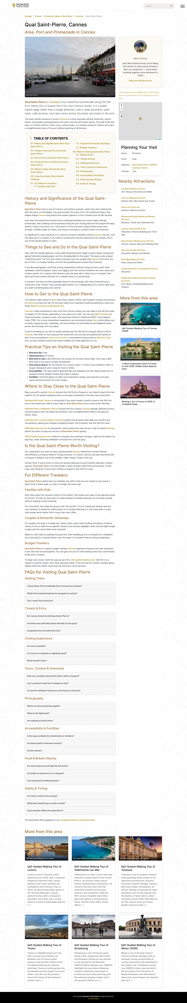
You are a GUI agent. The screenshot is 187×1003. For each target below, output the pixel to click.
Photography (86, 171)
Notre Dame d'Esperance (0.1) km (137, 241)
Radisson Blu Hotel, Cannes (38, 400)
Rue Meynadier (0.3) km (133, 259)
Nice (54, 300)
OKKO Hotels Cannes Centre (39, 436)
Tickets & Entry (87, 159)
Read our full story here (140, 80)
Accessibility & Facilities (92, 175)
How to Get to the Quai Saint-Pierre (51, 158)
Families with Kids (46, 186)
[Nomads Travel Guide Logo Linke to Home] (20, 5)
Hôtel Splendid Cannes (36, 428)
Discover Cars (104, 337)
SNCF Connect (102, 314)
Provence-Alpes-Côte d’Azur (58, 16)
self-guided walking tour (83, 560)
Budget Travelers (88, 147)
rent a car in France (58, 337)
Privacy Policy (93, 999)
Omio (94, 320)
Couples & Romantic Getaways (95, 143)
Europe (28, 16)
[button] (140, 118)
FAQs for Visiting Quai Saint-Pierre (93, 151)
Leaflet (159, 139)
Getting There (86, 155)
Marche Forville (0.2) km (133, 250)
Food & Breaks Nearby (91, 179)
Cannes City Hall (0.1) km (133, 228)
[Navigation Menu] (182, 7)
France (38, 16)
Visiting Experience (89, 163)
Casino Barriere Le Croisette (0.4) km (139, 268)
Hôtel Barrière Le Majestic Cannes (41, 408)
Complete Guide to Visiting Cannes (77, 820)
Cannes (79, 16)
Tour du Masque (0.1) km (133, 198)
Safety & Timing (88, 183)
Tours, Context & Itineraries (93, 167)
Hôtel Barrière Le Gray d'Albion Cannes (44, 420)
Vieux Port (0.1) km (130, 207)
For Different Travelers (45, 183)
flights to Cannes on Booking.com (47, 306)
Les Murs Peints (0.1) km (133, 189)
